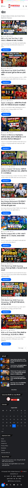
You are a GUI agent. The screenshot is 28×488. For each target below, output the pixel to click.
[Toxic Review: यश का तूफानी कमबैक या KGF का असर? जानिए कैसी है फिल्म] (5, 367)
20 (14, 422)
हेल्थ (17, 478)
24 (3, 425)
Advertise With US (5, 452)
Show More (14, 389)
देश (11, 476)
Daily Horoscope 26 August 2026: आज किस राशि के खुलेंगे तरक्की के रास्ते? (18, 378)
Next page (20, 348)
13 (14, 419)
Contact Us (4, 443)
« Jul (2, 431)
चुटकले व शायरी (10, 478)
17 (3, 422)
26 (10, 425)
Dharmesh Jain (5, 166)
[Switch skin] (23, 6)
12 (10, 419)
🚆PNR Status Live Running (14, 481)
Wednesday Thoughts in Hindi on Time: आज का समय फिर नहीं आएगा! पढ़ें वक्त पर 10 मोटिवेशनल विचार (18, 372)
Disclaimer (3, 448)
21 (17, 422)
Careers (3, 450)
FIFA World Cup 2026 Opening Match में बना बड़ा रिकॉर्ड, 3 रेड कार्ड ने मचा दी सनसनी (14, 268)
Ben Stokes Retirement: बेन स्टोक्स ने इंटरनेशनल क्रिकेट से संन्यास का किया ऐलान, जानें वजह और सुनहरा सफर (13, 203)
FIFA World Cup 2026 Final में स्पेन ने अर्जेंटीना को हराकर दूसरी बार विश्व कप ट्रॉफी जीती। (13, 73)
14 (17, 419)
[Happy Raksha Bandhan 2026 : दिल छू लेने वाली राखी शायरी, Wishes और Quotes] (5, 361)
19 (10, 422)
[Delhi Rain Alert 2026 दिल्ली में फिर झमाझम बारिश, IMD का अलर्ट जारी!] (5, 384)
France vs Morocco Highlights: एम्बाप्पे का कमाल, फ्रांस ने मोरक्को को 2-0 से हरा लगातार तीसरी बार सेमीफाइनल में (13, 137)
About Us (3, 441)
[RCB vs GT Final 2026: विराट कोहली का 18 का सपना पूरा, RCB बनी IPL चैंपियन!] (14, 321)
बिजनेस (20, 478)
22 (21, 422)
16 (25, 419)
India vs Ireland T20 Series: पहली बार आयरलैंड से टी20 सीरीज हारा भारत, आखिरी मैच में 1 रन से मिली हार (14, 171)
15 (21, 419)
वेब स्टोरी (8, 476)
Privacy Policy (4, 445)
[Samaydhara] (14, 6)
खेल (14, 478)
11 (6, 419)
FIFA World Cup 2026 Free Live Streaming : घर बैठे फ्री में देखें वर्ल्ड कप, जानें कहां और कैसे (13, 302)
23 (25, 422)
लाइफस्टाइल (19, 476)
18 (6, 422)
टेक (23, 476)
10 (3, 419)
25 (6, 425)
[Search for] (26, 6)
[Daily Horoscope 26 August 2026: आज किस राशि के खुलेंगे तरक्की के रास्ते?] (5, 378)
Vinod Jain (4, 36)
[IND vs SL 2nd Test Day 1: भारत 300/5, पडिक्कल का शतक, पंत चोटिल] (14, 27)
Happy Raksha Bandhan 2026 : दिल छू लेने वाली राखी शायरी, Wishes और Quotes (18, 361)
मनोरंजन (14, 476)
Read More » (6, 49)
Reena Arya (4, 231)
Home (2, 438)
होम (5, 476)
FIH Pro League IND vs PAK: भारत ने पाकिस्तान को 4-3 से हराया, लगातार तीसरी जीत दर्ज (13, 236)
